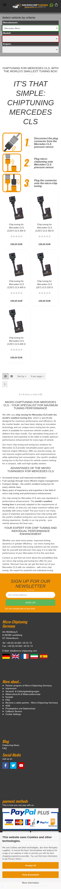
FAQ (7, 700)
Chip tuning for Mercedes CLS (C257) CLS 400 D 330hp (16, 341)
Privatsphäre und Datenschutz (20, 708)
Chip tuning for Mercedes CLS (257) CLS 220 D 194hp (44, 284)
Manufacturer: (10, 22)
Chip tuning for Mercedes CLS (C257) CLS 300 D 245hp (16, 227)
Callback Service (13, 711)
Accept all (30, 865)
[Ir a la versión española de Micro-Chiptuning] (43, 656)
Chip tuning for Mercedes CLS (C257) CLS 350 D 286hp (44, 227)
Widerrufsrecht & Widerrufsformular (23, 694)
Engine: (7, 44)
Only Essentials (30, 874)
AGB (7, 705)
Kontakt (9, 697)
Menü (4, 4)
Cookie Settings (13, 714)
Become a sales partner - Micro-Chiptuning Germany (31, 702)
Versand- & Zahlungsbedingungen (22, 691)
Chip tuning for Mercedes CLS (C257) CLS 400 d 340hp (16, 284)
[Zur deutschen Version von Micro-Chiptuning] (6, 656)
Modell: (7, 33)
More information (30, 882)
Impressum (11, 688)
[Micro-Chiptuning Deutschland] (30, 6)
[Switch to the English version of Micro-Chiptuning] (16, 656)
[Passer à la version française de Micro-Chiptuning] (25, 656)
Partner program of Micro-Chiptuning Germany (28, 685)
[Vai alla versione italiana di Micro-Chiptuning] (34, 656)
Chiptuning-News (10, 745)
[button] (50, 6)
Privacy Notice (14, 859)
